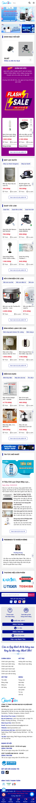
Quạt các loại (10, 206)
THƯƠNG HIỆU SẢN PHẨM (14, 573)
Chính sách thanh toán (8, 669)
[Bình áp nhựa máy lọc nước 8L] (10, 175)
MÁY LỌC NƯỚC (10, 160)
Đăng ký (3, 685)
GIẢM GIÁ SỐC (20, 68)
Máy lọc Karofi (25, 164)
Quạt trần (6, 209)
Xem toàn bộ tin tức (17, 531)
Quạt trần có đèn (17, 209)
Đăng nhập (4, 682)
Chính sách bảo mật (7, 666)
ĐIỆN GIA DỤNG (10, 374)
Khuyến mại (21, 687)
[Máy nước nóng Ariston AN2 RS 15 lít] (10, 343)
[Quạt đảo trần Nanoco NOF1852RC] (10, 220)
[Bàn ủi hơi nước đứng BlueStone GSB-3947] (10, 125)
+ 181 (25, 48)
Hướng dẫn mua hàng (25, 661)
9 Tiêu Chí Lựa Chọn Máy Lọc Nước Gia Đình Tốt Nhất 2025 (15, 482)
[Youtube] (19, 601)
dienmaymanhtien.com (14, 728)
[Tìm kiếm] (29, 3)
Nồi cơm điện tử (21, 282)
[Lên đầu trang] (32, 789)
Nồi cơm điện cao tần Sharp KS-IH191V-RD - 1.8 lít (26, 135)
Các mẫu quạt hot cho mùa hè (23, 511)
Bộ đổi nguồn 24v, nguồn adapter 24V (25, 184)
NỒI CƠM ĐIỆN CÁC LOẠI (14, 279)
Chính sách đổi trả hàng (8, 673)
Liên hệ (20, 694)
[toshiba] (26, 586)
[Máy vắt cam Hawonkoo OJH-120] (26, 416)
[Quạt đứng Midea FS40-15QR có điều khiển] (10, 248)
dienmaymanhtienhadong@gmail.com (17, 725)
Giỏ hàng (4, 687)
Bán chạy (21, 685)
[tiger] (9, 586)
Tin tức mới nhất (11, 454)
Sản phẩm (21, 689)
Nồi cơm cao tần (8, 282)
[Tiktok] (7, 772)
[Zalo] (11, 601)
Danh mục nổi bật (12, 37)
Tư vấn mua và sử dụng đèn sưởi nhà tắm (22, 503)
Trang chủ (21, 680)
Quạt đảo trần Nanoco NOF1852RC (9, 230)
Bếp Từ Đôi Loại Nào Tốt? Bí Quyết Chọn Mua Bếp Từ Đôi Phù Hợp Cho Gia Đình (22, 495)
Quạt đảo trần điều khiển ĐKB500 (24, 230)
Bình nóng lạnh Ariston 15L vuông (13, 332)
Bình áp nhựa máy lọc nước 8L (9, 184)
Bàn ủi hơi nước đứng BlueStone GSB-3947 (9, 135)
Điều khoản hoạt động (25, 664)
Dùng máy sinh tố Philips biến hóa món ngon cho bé (23, 519)
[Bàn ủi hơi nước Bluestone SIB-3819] (26, 389)
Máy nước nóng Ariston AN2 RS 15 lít (9, 353)
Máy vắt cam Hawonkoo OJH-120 (25, 425)
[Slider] (18, 14)
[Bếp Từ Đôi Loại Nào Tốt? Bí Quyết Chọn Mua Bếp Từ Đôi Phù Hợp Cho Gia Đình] (7, 496)
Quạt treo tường (30, 209)
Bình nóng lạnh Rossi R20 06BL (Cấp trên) (25, 353)
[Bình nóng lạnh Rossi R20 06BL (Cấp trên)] (26, 343)
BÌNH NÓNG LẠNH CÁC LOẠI (15, 328)
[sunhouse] (26, 579)
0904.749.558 (18, 624)
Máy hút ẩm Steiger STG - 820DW (9, 398)
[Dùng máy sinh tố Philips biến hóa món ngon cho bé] (7, 521)
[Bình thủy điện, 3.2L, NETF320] (10, 416)
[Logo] (6, 2)
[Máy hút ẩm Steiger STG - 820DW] (10, 389)
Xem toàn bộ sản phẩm (17, 152)
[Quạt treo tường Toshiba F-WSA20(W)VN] (26, 248)
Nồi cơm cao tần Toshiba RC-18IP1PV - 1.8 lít (11, 307)
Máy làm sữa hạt (20, 377)
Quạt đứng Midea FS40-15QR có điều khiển (9, 257)
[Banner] (11, 28)
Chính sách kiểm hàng (8, 664)
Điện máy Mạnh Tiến (18, 639)
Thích (6, 142)
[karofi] (9, 579)
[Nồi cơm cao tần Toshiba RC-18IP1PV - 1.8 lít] (12, 295)
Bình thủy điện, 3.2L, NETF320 (9, 425)
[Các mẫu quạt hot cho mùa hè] (7, 513)
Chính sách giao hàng (7, 661)
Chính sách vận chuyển (8, 671)
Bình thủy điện (7, 377)
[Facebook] (15, 601)
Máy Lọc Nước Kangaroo (10, 164)
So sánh (14, 142)
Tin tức (20, 692)
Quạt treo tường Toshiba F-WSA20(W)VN (24, 257)
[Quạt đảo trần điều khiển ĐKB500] (26, 220)
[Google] (23, 601)
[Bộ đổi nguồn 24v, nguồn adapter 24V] (26, 175)
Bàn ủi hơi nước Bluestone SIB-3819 (25, 398)
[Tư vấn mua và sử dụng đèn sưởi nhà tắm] (7, 505)
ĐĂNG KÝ (31, 595)
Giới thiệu (21, 682)
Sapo (23, 796)
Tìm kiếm (4, 680)
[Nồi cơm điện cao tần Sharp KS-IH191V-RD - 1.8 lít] (26, 125)
